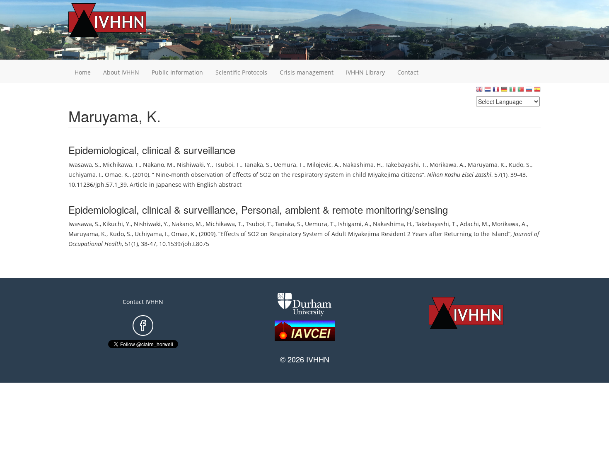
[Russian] (529, 91)
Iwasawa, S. (84, 165)
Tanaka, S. (257, 165)
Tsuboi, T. (228, 165)
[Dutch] (487, 91)
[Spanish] (537, 91)
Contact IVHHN (143, 302)
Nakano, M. (158, 165)
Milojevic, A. (323, 165)
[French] (496, 91)
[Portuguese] (520, 91)
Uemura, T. (289, 165)
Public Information (177, 72)
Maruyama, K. (487, 165)
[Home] (120, 20)
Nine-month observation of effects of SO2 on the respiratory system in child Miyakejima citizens (288, 174)
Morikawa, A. (447, 165)
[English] (479, 91)
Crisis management (307, 72)
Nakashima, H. (362, 165)
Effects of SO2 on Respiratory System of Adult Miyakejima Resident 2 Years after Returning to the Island (364, 234)
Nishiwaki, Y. (194, 165)
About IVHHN (121, 72)
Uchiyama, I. (85, 174)
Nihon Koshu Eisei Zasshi (459, 174)
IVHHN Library (365, 72)
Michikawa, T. (121, 165)
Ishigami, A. (354, 224)
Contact (407, 72)
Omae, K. (117, 174)
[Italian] (512, 91)
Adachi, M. (474, 224)
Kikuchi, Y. (117, 224)
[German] (504, 91)
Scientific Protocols (241, 72)
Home (83, 72)
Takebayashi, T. (406, 165)
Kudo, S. (520, 165)
